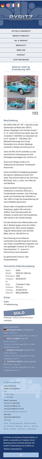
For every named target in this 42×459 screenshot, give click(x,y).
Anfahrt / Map (9, 394)
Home (6, 423)
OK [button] (21, 455)
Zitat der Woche (21, 60)
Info (5, 391)
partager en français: (15, 350)
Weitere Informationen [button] (13, 449)
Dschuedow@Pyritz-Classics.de (15, 411)
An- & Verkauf (21, 41)
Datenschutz (31, 429)
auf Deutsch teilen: (14, 330)
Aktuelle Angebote (21, 31)
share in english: (13, 338)
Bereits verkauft (21, 36)
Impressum (21, 429)
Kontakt (21, 55)
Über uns (21, 50)
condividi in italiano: (15, 361)
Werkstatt (21, 45)
